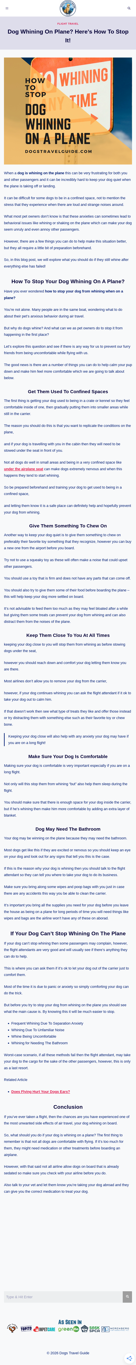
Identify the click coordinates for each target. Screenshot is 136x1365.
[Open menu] (7, 8)
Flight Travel (67, 23)
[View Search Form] (129, 8)
